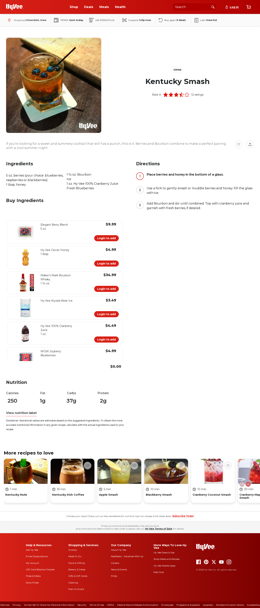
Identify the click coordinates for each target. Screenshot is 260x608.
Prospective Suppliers (188, 604)
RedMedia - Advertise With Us (127, 556)
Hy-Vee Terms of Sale (158, 528)
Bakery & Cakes (76, 569)
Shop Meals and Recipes (166, 559)
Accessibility (253, 604)
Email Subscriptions (37, 556)
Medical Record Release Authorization (137, 604)
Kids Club (159, 572)
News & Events (119, 569)
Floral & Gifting (76, 563)
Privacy (17, 604)
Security (81, 604)
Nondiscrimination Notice (230, 604)
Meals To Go (74, 556)
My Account (32, 563)
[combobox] (195, 7)
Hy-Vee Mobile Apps (164, 565)
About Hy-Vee (118, 549)
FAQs (114, 575)
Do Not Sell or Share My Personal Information (49, 604)
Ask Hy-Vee (32, 549)
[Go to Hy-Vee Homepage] (14, 7)
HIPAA (110, 604)
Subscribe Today (183, 516)
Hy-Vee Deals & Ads (164, 552)
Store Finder (32, 582)
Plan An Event (76, 589)
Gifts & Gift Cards (77, 575)
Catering (73, 582)
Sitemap (5, 604)
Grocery (72, 549)
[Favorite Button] (238, 144)
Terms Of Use (96, 604)
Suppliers (208, 604)
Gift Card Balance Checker (40, 569)
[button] (165, 94)
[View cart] (248, 7)
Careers (115, 563)
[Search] (213, 7)
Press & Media (33, 575)
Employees (167, 604)
